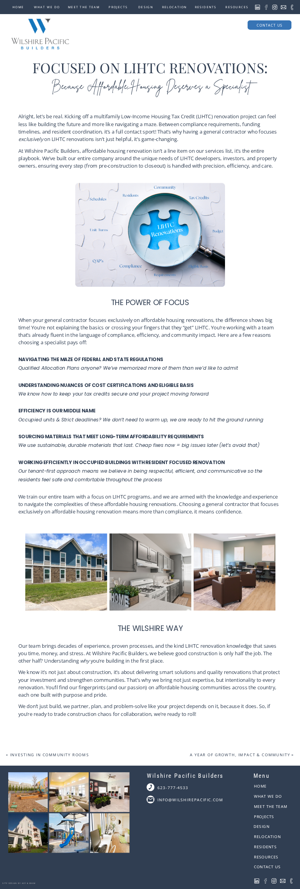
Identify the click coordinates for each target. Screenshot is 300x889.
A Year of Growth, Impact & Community (240, 755)
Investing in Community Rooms (49, 755)
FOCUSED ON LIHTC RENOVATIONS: (150, 67)
